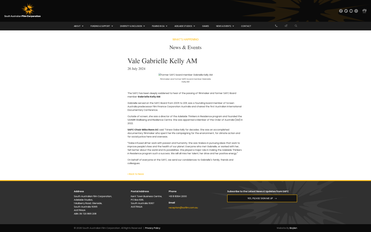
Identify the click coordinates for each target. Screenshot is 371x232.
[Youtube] (351, 11)
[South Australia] (364, 11)
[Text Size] (286, 26)
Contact (246, 26)
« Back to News (136, 174)
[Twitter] (346, 11)
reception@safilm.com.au (183, 207)
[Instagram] (356, 11)
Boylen (293, 228)
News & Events (223, 26)
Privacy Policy (152, 228)
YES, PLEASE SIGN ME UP (260, 198)
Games (205, 26)
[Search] (296, 26)
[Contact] (276, 26)
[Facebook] (341, 11)
